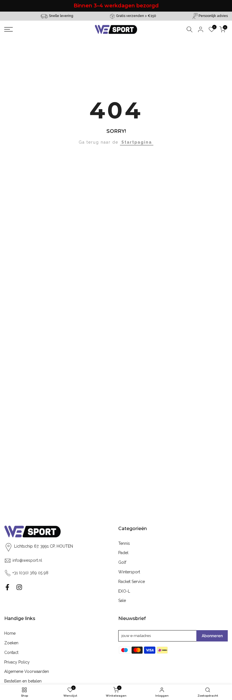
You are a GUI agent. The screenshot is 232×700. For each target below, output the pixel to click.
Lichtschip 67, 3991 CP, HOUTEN (43, 546)
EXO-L (124, 591)
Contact (11, 652)
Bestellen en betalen (23, 681)
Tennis (124, 543)
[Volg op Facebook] (7, 587)
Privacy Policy (17, 662)
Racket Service (131, 581)
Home (10, 633)
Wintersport (129, 572)
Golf (122, 562)
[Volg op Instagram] (19, 587)
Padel (123, 552)
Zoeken (11, 643)
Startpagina (136, 142)
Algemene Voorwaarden (26, 671)
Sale (122, 600)
